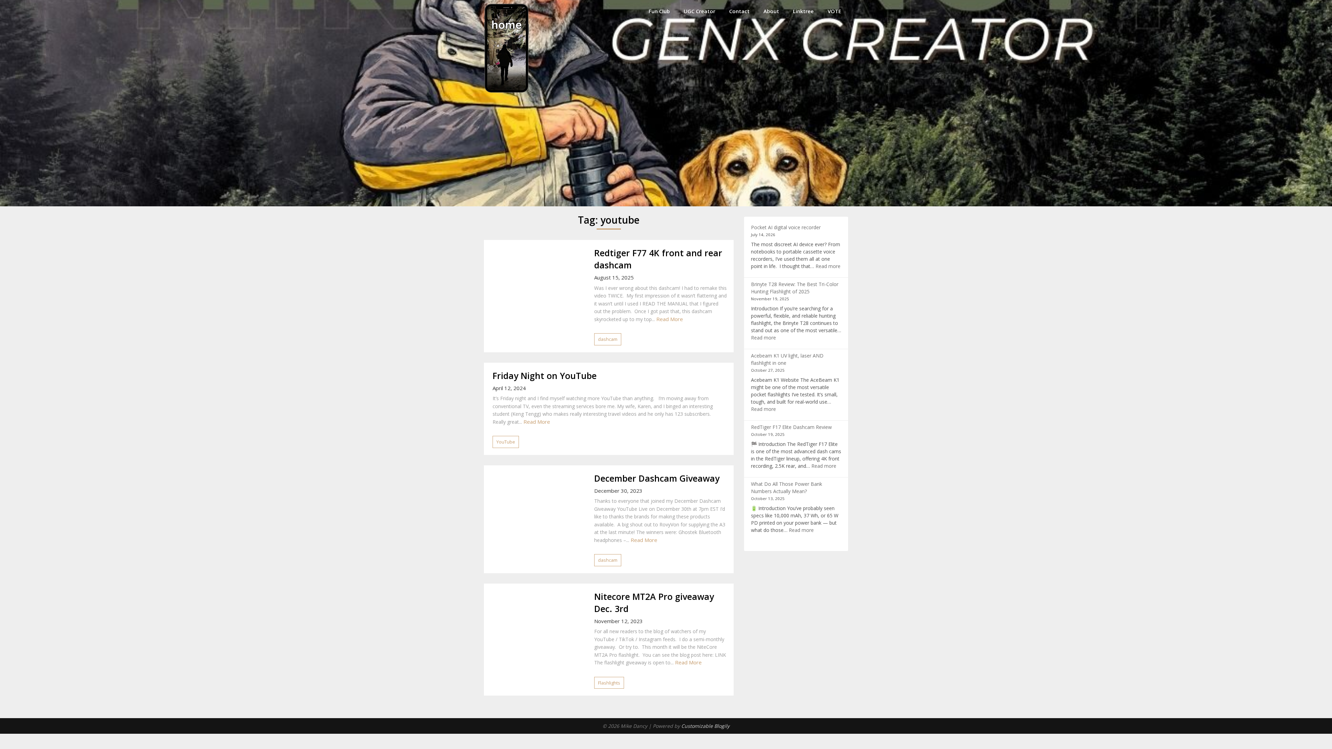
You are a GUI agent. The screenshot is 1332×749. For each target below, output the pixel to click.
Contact (739, 11)
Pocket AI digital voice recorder (786, 227)
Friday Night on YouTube (545, 375)
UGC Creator (699, 11)
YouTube (505, 442)
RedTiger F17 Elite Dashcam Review (791, 427)
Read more (828, 266)
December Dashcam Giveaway (656, 478)
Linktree (803, 11)
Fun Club (659, 11)
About (771, 11)
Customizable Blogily (705, 726)
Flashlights (609, 683)
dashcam (607, 339)
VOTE (834, 11)
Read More (669, 319)
